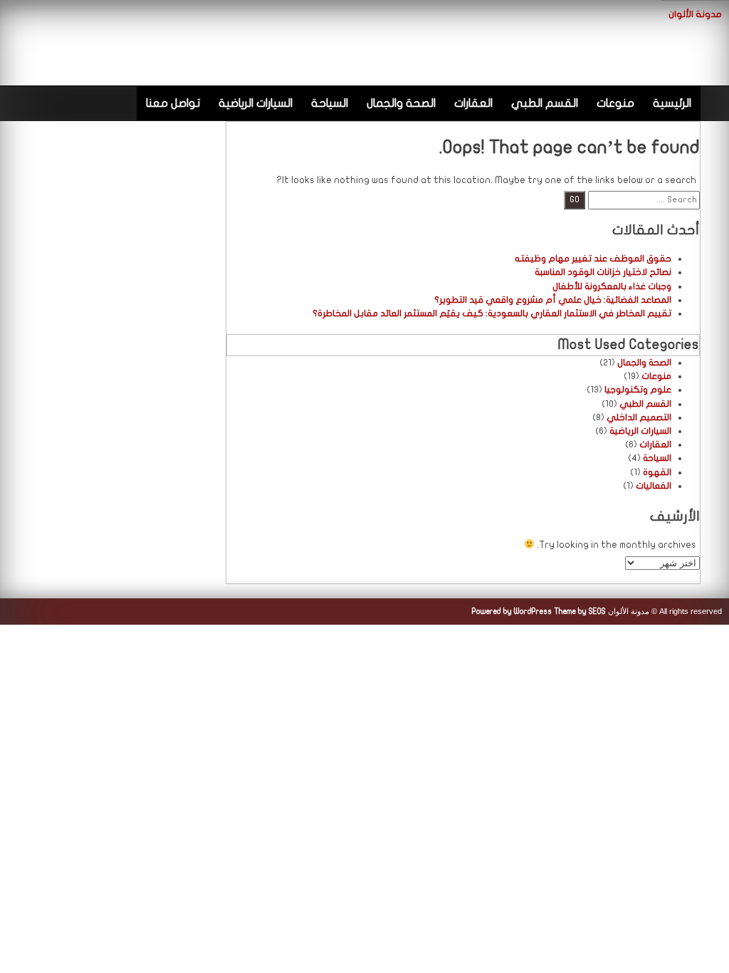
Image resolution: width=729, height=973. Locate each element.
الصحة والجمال (401, 103)
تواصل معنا (173, 103)
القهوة (657, 472)
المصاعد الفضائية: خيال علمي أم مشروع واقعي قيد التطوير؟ (552, 300)
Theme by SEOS (580, 611)
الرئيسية (672, 103)
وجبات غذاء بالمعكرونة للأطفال (611, 286)
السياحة (329, 103)
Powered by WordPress (512, 611)
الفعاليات (653, 486)
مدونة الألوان (695, 14)
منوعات (615, 103)
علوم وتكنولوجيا (637, 390)
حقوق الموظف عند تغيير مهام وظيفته (593, 259)
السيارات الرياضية (256, 103)
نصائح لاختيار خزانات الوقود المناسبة (603, 272)
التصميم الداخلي (639, 417)
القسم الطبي (544, 103)
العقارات (473, 103)
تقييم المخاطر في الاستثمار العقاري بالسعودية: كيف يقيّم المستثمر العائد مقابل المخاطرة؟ (492, 313)
